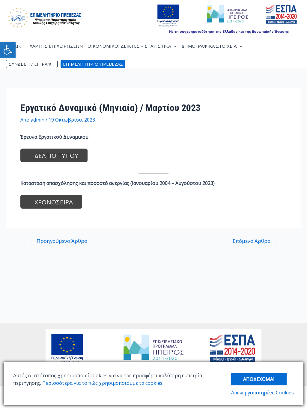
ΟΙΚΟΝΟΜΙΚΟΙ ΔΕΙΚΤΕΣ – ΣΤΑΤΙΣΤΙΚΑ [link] (129, 46)
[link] (8, 50)
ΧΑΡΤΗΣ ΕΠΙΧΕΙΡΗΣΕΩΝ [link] (56, 46)
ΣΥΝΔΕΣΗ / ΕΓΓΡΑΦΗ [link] (32, 64)
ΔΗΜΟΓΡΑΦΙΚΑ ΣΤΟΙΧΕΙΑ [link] (209, 46)
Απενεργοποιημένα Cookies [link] (262, 392)
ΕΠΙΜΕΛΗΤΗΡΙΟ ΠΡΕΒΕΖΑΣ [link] (93, 64)
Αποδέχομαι (259, 379)
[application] (174, 45)
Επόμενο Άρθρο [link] (255, 240)
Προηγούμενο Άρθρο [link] (58, 240)
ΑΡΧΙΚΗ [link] (16, 46)
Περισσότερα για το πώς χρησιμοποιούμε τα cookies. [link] (102, 383)
